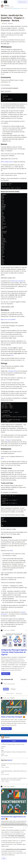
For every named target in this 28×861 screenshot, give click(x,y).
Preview (13, 689)
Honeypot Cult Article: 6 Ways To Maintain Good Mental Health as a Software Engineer (13, 780)
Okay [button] (4, 858)
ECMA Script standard (17, 281)
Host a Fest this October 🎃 (13, 717)
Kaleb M (6, 5)
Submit (6, 689)
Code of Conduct (10, 693)
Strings (7, 440)
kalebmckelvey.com (17, 8)
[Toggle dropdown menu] (26, 630)
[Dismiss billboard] (26, 827)
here (12, 355)
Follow (14, 741)
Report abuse (19, 693)
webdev (10, 23)
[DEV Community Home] (5, 2)
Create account (22, 2)
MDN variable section (7, 161)
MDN (2, 458)
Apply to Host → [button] (6, 728)
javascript (4, 23)
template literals (12, 371)
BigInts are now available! (8, 319)
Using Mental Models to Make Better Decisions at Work (14, 772)
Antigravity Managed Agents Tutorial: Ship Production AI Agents (14, 652)
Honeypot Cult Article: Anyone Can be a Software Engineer (14, 765)
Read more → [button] (5, 673)
